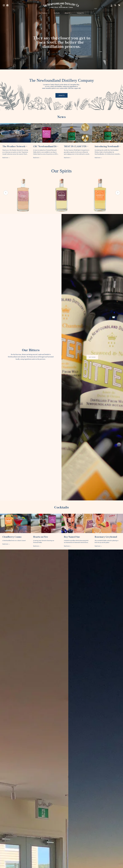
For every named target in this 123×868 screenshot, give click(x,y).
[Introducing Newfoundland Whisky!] (107, 133)
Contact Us (80, 13)
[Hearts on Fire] (46, 523)
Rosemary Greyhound (106, 536)
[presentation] (5, 192)
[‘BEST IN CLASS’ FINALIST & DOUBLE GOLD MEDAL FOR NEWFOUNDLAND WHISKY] (77, 133)
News (61, 116)
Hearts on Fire (40, 536)
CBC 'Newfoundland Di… (45, 146)
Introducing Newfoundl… (108, 146)
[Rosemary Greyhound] (107, 523)
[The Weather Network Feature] (15, 133)
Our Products (43, 13)
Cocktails (57, 13)
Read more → (6, 158)
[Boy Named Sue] (77, 523)
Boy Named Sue (72, 536)
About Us (68, 13)
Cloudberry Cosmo (12, 536)
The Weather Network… (14, 146)
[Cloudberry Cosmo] (15, 523)
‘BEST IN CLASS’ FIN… (76, 146)
